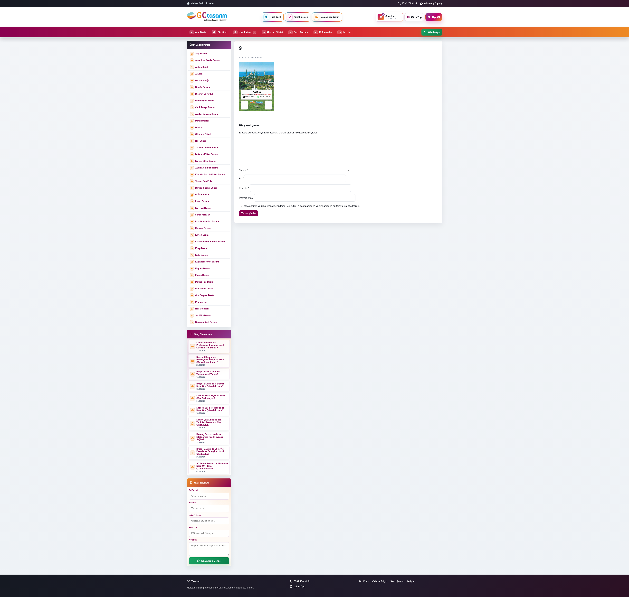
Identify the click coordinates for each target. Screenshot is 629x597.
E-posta (244, 188)
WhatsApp (299, 586)
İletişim (411, 581)
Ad (241, 178)
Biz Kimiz (364, 581)
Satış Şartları (397, 581)
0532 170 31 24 (409, 3)
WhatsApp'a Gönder (211, 561)
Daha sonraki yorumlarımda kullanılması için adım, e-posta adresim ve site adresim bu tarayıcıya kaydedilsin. (301, 206)
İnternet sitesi (246, 197)
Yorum (243, 170)
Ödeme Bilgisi (379, 581)
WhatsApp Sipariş (433, 3)
